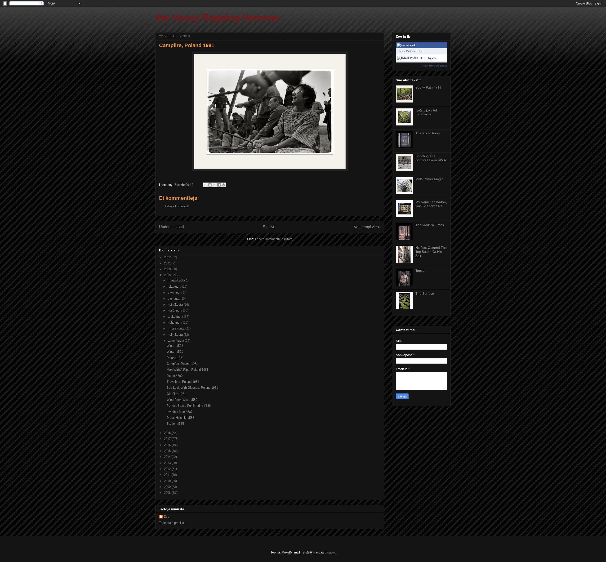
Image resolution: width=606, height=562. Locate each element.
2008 (168, 493)
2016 (168, 445)
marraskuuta (177, 280)
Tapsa (419, 270)
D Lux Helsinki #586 (180, 417)
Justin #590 (175, 376)
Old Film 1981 (176, 394)
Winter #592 (175, 346)
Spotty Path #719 (428, 87)
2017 (168, 439)
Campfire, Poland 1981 (182, 364)
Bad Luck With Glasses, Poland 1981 (192, 387)
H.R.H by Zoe (428, 58)
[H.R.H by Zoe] (407, 57)
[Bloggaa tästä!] (210, 185)
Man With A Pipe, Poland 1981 (187, 369)
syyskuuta (175, 292)
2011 (168, 475)
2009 (168, 487)
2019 (168, 275)
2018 (168, 433)
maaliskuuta (176, 328)
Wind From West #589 (182, 399)
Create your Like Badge (434, 65)
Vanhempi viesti (367, 227)
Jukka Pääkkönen (408, 50)
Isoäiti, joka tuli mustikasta (426, 112)
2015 (168, 451)
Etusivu (269, 227)
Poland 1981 (175, 358)
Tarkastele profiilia (171, 523)
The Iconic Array (427, 133)
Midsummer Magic (429, 179)
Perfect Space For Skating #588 (189, 405)
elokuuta (174, 298)
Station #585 (175, 423)
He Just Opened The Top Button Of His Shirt (431, 252)
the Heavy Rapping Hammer (217, 17)
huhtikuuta (175, 322)
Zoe (166, 516)
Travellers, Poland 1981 (183, 382)
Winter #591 (175, 351)
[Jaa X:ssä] (214, 185)
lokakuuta (175, 286)
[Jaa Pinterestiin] (223, 185)
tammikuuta (176, 340)
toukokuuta (176, 316)
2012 (168, 469)
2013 (168, 463)
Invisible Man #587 (179, 412)
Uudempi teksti (171, 227)
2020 (168, 269)
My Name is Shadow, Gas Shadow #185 (431, 204)
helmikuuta (176, 334)
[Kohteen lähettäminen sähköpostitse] (205, 185)
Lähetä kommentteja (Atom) (274, 239)
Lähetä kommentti (177, 206)
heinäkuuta (176, 304)
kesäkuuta (175, 310)
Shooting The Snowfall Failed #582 (431, 158)
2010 (168, 481)
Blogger (330, 552)
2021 (168, 263)
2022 (168, 257)
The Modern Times (429, 225)
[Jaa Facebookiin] (219, 185)
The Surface (424, 293)
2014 (168, 457)
